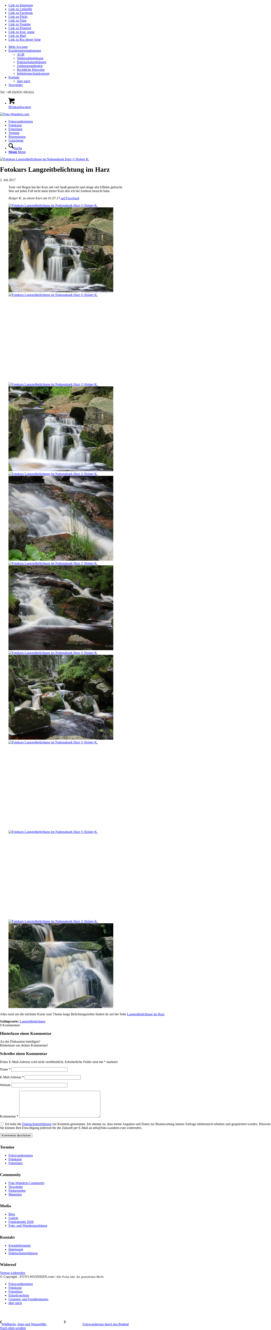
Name (5, 1069)
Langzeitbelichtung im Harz (145, 1014)
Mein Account (18, 47)
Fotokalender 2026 (21, 1222)
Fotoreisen (15, 1163)
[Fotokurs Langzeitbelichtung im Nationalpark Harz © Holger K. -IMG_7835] (44, 159)
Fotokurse (15, 1159)
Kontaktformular (19, 1245)
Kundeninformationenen (24, 50)
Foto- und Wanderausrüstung (27, 1225)
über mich (23, 81)
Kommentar (9, 1116)
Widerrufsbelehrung (30, 58)
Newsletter (15, 85)
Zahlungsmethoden (30, 66)
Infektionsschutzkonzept (33, 73)
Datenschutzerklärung (31, 62)
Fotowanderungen (20, 1155)
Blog (11, 1214)
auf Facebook (69, 198)
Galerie (13, 1218)
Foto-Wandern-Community (26, 1183)
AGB (20, 54)
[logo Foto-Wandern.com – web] (14, 114)
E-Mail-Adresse (12, 1077)
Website (5, 1085)
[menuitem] (139, 47)
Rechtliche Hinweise (31, 69)
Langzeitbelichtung (32, 1021)
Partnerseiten (17, 1190)
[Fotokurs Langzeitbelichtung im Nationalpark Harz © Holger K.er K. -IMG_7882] (135, 695)
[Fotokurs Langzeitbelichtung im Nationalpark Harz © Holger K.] (135, 338)
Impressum (15, 1249)
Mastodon (15, 1194)
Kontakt (13, 77)
